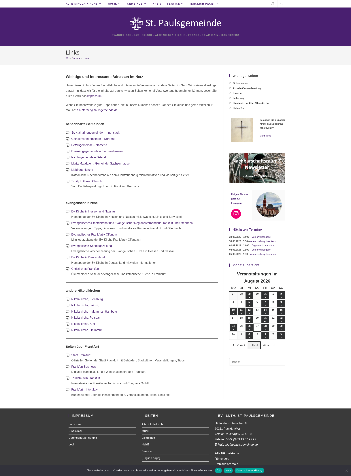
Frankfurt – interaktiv (84, 389)
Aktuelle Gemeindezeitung (247, 88)
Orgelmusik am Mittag (263, 245)
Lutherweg (238, 98)
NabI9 (145, 444)
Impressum (93, 96)
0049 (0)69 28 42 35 (239, 434)
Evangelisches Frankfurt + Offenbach (95, 234)
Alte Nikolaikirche (153, 424)
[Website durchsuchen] (281, 4)
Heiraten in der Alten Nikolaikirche (251, 103)
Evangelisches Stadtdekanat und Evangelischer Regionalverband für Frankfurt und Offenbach (132, 223)
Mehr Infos (265, 135)
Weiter (267, 345)
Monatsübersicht (246, 265)
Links (86, 58)
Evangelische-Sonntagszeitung (91, 245)
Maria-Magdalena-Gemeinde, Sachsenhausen (101, 163)
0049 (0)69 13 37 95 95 (241, 439)
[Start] (67, 58)
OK (218, 470)
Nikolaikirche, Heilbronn (87, 330)
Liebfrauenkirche (82, 169)
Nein (228, 470)
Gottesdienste (240, 83)
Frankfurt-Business (83, 366)
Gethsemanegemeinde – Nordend (93, 138)
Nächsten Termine (247, 229)
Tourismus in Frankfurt (85, 378)
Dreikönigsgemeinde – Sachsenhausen (97, 151)
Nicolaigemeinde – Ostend (88, 157)
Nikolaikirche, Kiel (83, 323)
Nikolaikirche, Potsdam (86, 317)
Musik (146, 430)
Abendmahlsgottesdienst (263, 241)
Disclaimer (75, 430)
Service (147, 451)
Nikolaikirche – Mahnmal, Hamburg (94, 311)
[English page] (151, 458)
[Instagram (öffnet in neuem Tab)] (272, 3)
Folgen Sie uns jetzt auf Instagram (239, 198)
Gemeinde (148, 437)
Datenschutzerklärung (83, 437)
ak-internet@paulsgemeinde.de (97, 110)
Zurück (241, 345)
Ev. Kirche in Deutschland (88, 257)
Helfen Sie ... (240, 108)
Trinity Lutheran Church (86, 181)
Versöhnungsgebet (261, 237)
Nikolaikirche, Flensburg (87, 299)
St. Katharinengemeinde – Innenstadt (95, 132)
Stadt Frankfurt (80, 355)
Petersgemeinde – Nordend (89, 145)
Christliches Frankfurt (85, 268)
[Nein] (346, 470)
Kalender (237, 93)
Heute (255, 345)
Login (72, 444)
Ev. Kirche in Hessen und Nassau (93, 211)
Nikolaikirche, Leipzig (85, 305)
